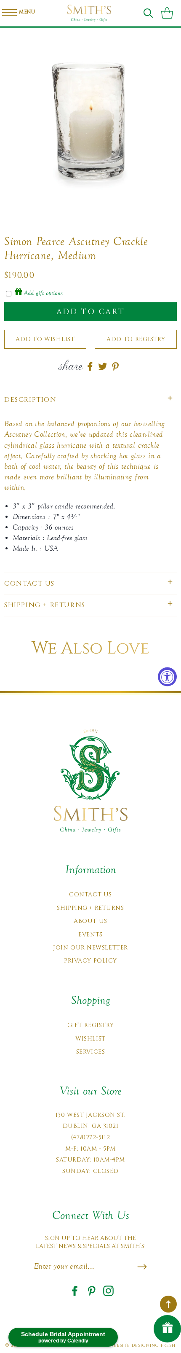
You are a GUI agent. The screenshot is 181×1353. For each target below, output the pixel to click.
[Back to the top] (168, 1304)
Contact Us (90, 894)
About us (90, 921)
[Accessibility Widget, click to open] (167, 676)
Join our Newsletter (90, 948)
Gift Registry (90, 1025)
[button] (148, 13)
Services (90, 1052)
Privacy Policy (90, 961)
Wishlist (90, 1039)
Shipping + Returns (90, 908)
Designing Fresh (154, 1345)
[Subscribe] (142, 1266)
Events (90, 935)
